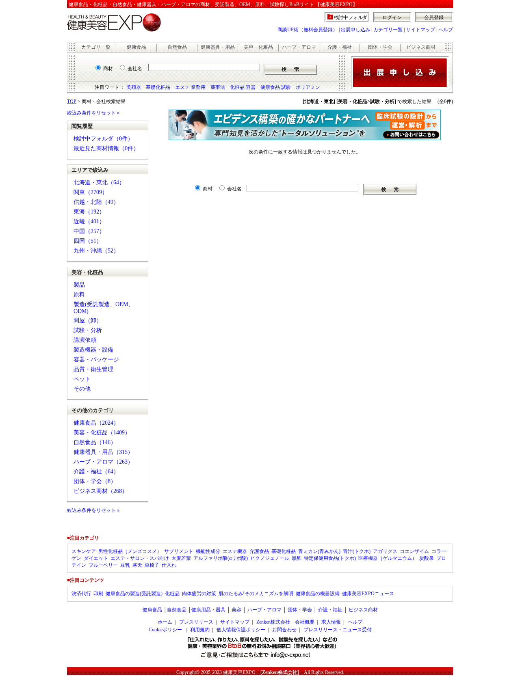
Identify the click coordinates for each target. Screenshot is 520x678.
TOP (71, 101)
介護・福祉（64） (96, 472)
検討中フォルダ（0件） (103, 139)
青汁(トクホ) (356, 551)
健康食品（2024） (96, 423)
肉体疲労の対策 (199, 593)
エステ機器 (235, 551)
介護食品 (259, 551)
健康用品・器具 (208, 610)
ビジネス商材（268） (101, 491)
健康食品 (136, 47)
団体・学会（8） (95, 481)
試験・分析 (88, 330)
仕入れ (169, 565)
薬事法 (217, 87)
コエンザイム (414, 551)
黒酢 (296, 558)
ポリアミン (308, 87)
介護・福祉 (339, 47)
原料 (79, 294)
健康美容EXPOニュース (368, 593)
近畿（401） (89, 221)
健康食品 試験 (275, 87)
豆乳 (125, 565)
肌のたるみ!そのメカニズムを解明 (256, 593)
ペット (82, 379)
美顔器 (133, 87)
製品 (79, 285)
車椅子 (152, 565)
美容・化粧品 (258, 47)
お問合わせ (284, 630)
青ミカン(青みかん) (319, 551)
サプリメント (178, 551)
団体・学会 (380, 47)
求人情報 (331, 622)
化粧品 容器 (243, 87)
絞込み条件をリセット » (93, 113)
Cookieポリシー (165, 630)
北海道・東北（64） (99, 182)
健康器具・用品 (218, 47)
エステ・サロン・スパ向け (139, 558)
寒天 (137, 565)
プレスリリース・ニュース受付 (337, 630)
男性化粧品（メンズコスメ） (130, 551)
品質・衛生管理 (93, 369)
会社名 (135, 68)
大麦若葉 (181, 558)
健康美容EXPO (239, 672)
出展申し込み (355, 29)
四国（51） (88, 241)
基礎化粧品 (158, 87)
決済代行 (81, 593)
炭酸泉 (426, 558)
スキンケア (84, 551)
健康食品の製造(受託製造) (134, 593)
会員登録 (434, 17)
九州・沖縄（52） (96, 251)
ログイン (392, 17)
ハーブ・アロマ (299, 47)
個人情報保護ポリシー (241, 630)
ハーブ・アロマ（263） (103, 462)
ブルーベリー (103, 565)
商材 (108, 68)
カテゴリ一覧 (388, 29)
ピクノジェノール (269, 558)
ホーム (165, 622)
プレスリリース (196, 622)
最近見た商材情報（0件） (106, 148)
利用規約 (200, 630)
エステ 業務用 (190, 87)
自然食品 (177, 47)
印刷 (98, 593)
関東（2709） (91, 192)
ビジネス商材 (421, 47)
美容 (236, 610)
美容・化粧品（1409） (102, 433)
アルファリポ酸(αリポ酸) (220, 558)
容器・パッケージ (96, 359)
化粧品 (172, 593)
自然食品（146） (95, 442)
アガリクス (385, 551)
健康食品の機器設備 (318, 593)
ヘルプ (445, 29)
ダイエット (96, 558)
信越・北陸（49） (96, 202)
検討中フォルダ (351, 17)
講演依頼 (85, 340)
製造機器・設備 (93, 350)
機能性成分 (208, 551)
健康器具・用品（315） (103, 452)
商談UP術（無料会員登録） (307, 29)
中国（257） (89, 231)
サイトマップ (420, 29)
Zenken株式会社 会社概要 (285, 622)
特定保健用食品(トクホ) (330, 558)
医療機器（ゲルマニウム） (387, 558)
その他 (82, 389)
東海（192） (89, 212)
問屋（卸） (88, 320)
